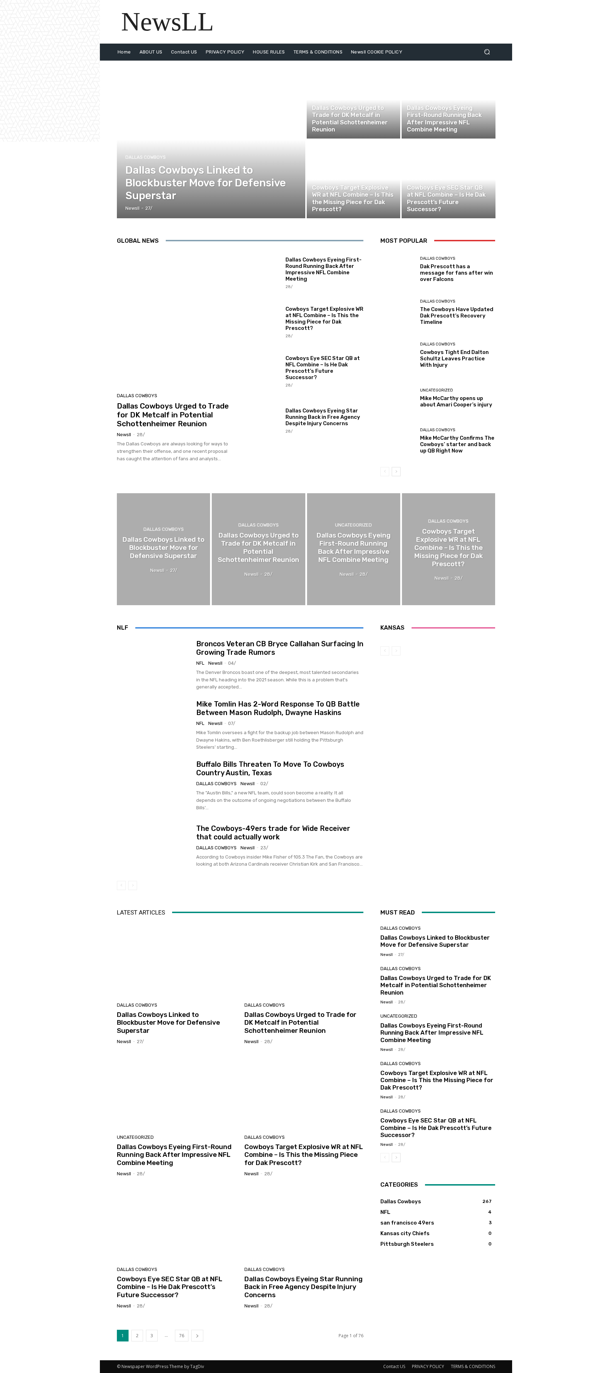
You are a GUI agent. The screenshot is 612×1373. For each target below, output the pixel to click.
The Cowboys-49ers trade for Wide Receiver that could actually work (273, 832)
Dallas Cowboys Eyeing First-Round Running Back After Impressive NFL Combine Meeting (323, 269)
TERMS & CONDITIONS (473, 1366)
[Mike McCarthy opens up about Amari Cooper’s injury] (397, 398)
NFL (200, 663)
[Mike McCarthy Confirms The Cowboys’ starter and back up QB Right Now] (397, 441)
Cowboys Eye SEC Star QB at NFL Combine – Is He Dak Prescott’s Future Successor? (322, 368)
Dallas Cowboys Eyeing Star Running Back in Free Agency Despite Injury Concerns (322, 417)
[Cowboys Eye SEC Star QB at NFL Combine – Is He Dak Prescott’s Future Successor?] (448, 179)
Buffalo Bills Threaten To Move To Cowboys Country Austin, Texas (270, 768)
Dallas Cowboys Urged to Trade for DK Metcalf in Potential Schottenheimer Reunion (173, 414)
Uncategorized (423, 99)
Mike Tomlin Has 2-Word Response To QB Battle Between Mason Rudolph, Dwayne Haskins (278, 708)
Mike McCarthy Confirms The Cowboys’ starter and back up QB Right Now (457, 444)
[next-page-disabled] (132, 885)
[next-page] (396, 471)
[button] (486, 52)
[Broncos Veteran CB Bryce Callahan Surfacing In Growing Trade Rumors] (154, 665)
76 (181, 1336)
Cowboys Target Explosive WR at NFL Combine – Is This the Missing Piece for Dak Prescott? (324, 318)
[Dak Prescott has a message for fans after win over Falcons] (397, 269)
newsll (124, 434)
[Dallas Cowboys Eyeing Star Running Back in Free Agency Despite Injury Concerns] (262, 420)
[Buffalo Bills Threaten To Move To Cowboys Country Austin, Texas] (154, 786)
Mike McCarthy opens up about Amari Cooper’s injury (456, 401)
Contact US (394, 1366)
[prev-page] (384, 471)
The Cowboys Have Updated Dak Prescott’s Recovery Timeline (456, 315)
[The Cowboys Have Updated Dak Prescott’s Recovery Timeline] (397, 312)
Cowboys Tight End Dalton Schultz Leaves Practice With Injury (454, 358)
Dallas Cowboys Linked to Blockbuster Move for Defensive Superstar (168, 1023)
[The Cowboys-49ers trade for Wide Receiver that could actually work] (154, 846)
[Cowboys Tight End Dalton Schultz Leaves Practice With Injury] (397, 355)
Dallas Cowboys (145, 157)
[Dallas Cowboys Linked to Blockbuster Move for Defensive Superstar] (211, 139)
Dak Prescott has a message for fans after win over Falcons (456, 272)
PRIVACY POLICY (428, 1366)
